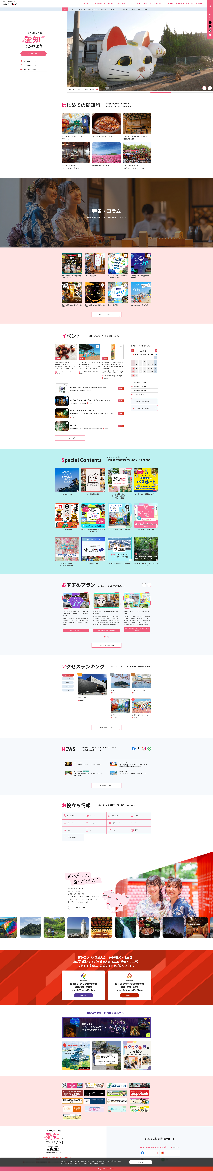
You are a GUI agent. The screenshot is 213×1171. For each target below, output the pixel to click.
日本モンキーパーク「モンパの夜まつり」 (82, 410)
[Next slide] (210, 88)
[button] (105, 637)
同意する (140, 1162)
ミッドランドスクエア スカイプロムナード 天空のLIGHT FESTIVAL (90, 400)
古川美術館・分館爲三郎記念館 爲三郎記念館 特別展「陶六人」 (89, 388)
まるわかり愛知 (80, 907)
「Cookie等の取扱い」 (93, 1163)
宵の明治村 (73, 425)
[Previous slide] (204, 88)
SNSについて (176, 1147)
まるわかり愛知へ (33, 54)
